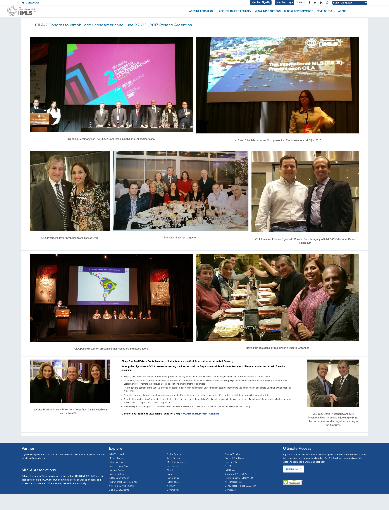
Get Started (292, 469)
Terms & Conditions (234, 458)
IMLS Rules (230, 470)
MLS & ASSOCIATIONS (268, 11)
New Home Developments (121, 486)
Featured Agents (116, 470)
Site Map (229, 466)
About (170, 470)
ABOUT (342, 11)
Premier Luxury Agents (119, 466)
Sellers (301, 2)
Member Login (284, 2)
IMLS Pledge (173, 482)
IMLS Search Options (119, 478)
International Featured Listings (123, 482)
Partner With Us (232, 454)
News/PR (171, 486)
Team (169, 474)
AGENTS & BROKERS (201, 11)
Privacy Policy (232, 462)
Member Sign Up (260, 2)
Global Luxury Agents (119, 490)
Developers (172, 466)
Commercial (173, 490)
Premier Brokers (116, 474)
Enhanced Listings (117, 462)
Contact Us (32, 2)
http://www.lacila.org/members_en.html (197, 413)
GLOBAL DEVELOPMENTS (298, 11)
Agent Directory (174, 458)
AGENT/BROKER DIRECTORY (235, 11)
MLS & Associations (176, 462)
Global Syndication (176, 454)
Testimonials (173, 478)
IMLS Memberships (118, 454)
